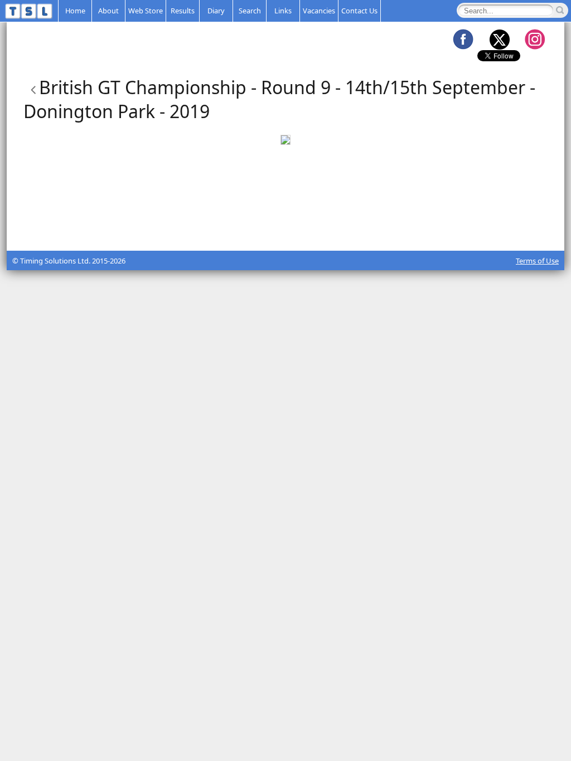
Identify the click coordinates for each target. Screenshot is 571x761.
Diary (216, 11)
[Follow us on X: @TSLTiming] (499, 39)
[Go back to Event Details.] (31, 87)
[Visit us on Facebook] (463, 39)
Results (183, 11)
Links (283, 11)
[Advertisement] (285, 223)
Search (250, 11)
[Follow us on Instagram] (535, 39)
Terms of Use (537, 261)
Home (75, 11)
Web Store (145, 11)
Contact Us (359, 11)
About (108, 11)
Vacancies (319, 11)
